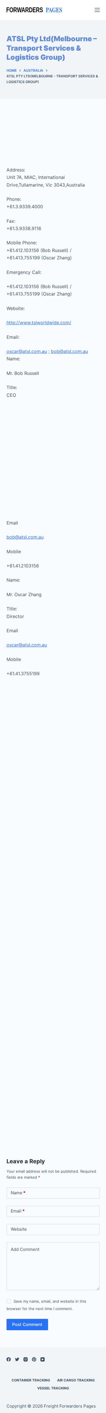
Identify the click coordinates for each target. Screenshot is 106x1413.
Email (18, 1211)
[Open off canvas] (97, 10)
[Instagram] (25, 1359)
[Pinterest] (34, 1359)
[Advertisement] (53, 138)
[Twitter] (17, 1359)
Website (19, 1229)
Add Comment (25, 1249)
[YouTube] (42, 1359)
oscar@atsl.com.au (27, 351)
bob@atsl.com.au (69, 351)
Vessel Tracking (53, 1388)
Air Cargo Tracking (76, 1380)
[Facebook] (9, 1359)
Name (18, 1192)
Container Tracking (31, 1380)
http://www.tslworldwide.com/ (39, 322)
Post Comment (27, 1324)
